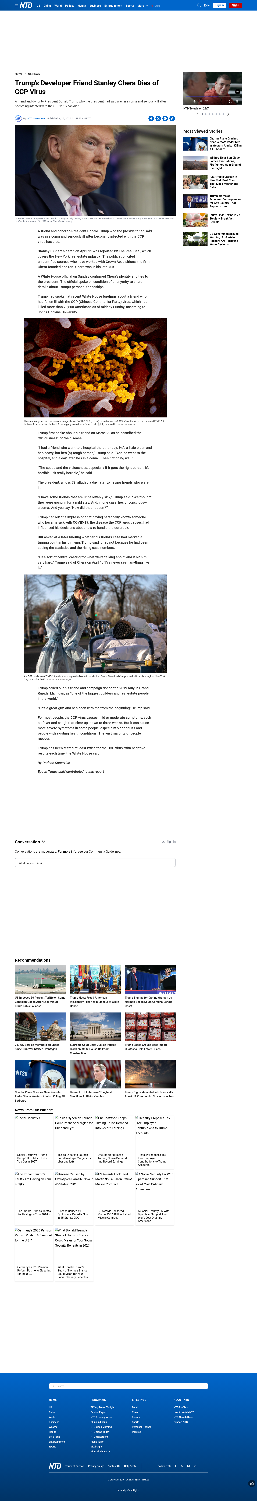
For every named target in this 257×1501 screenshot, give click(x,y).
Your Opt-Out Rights (129, 1490)
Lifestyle (139, 1400)
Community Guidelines (104, 851)
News (19, 73)
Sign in (220, 5)
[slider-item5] (216, 114)
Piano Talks (97, 1441)
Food (135, 1407)
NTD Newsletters (183, 1417)
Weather (53, 1427)
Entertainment (57, 1441)
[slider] (213, 97)
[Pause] (188, 101)
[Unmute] (237, 91)
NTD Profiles (181, 1407)
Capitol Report (99, 1412)
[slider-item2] (205, 114)
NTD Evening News (101, 1417)
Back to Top (251, 1483)
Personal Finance (141, 1427)
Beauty (136, 1417)
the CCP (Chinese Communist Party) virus (97, 302)
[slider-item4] (212, 114)
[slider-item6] (219, 114)
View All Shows (99, 1451)
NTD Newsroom (36, 118)
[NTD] (55, 1466)
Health (52, 1431)
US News (34, 73)
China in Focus (99, 1422)
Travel (135, 1412)
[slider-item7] (223, 114)
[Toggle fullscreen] (231, 101)
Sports (52, 1446)
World (52, 1417)
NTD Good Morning (101, 1427)
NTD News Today (100, 1431)
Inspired (136, 1431)
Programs (98, 1400)
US (50, 1407)
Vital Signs (96, 1446)
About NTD (181, 1400)
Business (54, 1422)
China (52, 1412)
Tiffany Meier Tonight (103, 1407)
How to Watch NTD (184, 1412)
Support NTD (181, 1422)
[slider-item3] (209, 114)
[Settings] (237, 101)
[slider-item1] (202, 114)
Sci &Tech (54, 1436)
